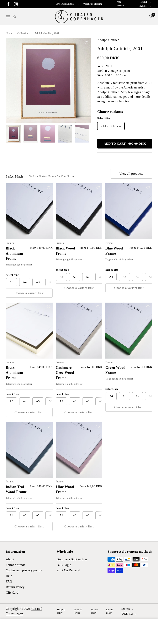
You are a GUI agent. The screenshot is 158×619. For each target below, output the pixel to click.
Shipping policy (61, 611)
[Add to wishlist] (86, 42)
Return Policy (15, 587)
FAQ (9, 581)
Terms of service (78, 611)
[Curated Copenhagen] (79, 16)
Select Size (12, 274)
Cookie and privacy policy (24, 570)
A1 (101, 276)
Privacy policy (94, 611)
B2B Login (64, 565)
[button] (14, 16)
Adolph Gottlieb (108, 40)
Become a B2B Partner (72, 559)
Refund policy (109, 611)
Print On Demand (68, 570)
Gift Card (12, 592)
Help (9, 576)
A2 (88, 276)
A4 (25, 282)
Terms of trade (15, 565)
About (10, 559)
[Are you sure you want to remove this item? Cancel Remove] (48, 80)
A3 (38, 282)
